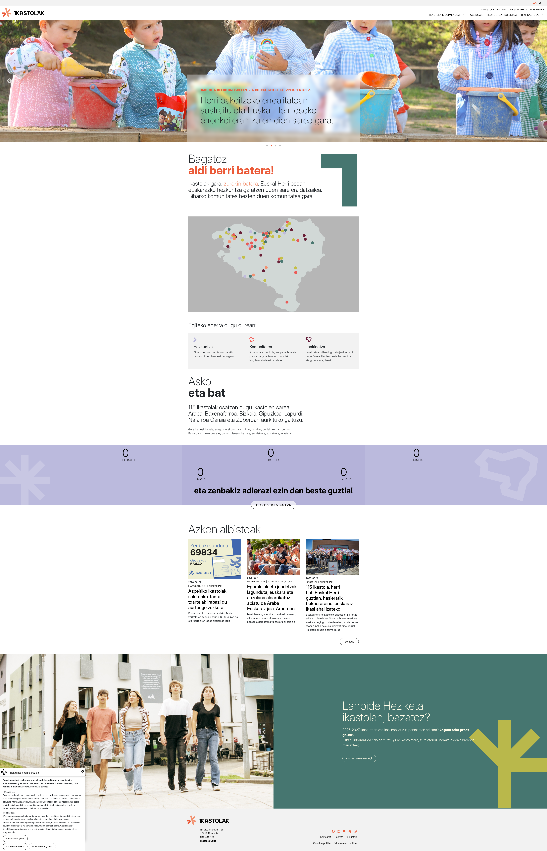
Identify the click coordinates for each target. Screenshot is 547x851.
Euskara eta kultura (280, 581)
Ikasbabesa (537, 9)
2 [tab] (271, 145)
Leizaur (501, 9)
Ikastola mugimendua (444, 14)
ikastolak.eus (208, 840)
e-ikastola (487, 9)
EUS (534, 2)
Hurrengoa (537, 81)
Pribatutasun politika (345, 843)
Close (82, 771)
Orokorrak (215, 586)
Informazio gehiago (39, 786)
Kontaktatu (326, 837)
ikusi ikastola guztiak (273, 505)
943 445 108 (207, 837)
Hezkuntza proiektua (502, 14)
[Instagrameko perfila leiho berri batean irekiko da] (338, 831)
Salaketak (351, 837)
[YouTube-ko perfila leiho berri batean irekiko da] (344, 831)
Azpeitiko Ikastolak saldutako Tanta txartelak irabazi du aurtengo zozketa (207, 599)
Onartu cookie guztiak (42, 846)
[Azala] (23, 12)
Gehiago (349, 641)
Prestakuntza (518, 9)
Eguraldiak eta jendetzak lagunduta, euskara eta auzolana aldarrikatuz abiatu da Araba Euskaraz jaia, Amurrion (272, 597)
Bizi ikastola (530, 14)
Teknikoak (10, 813)
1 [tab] (267, 145)
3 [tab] (275, 145)
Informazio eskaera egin (359, 758)
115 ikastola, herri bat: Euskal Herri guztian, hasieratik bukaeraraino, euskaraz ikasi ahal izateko (329, 598)
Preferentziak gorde (15, 838)
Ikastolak (476, 14)
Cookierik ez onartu (15, 846)
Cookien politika (322, 843)
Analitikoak (10, 792)
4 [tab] (279, 145)
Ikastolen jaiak (197, 586)
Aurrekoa (10, 81)
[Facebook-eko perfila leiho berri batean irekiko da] (333, 831)
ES (540, 2)
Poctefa (338, 837)
